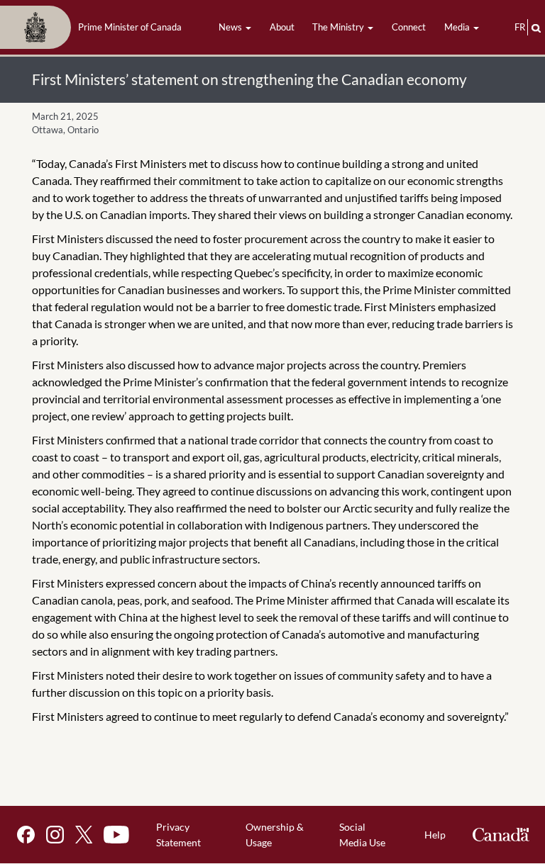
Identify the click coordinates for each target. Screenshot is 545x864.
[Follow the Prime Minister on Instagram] (55, 834)
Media (458, 27)
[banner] (95, 28)
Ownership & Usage (275, 834)
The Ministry (339, 27)
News (231, 27)
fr (519, 27)
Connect (409, 27)
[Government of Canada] (501, 834)
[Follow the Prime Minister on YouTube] (116, 834)
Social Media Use (362, 834)
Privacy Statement (178, 834)
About (282, 27)
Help (435, 835)
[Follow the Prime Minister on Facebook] (26, 834)
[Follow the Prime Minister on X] (83, 834)
